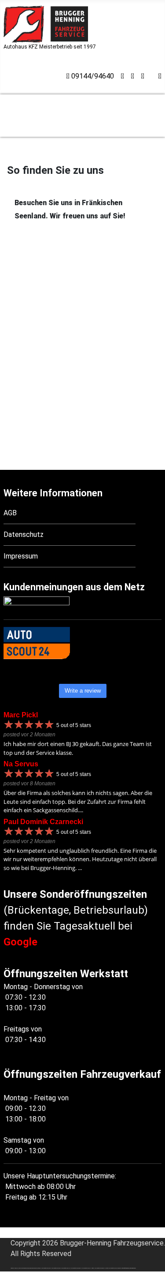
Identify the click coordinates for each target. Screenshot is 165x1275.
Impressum (21, 556)
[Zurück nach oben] (154, 1264)
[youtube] (142, 76)
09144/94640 (92, 76)
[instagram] (132, 76)
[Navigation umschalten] (9, 75)
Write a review (83, 690)
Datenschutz (24, 534)
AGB (10, 513)
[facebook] (159, 76)
